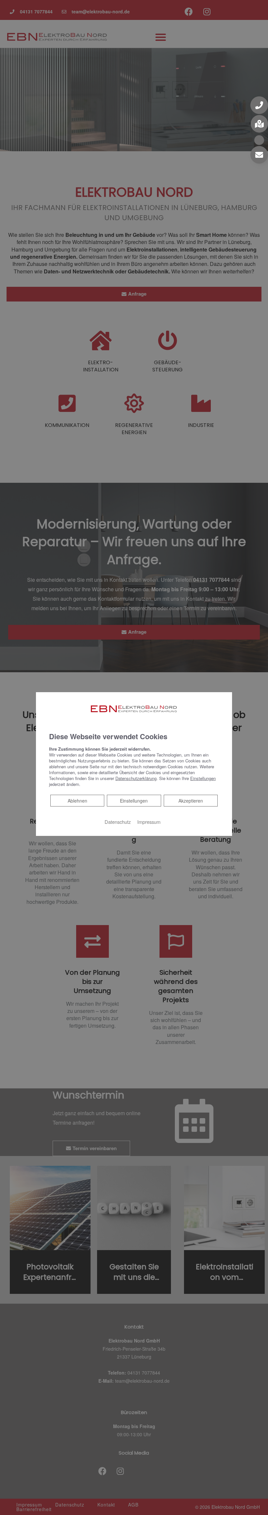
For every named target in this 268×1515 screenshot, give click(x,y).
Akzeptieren (190, 800)
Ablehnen (77, 800)
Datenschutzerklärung (136, 778)
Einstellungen (134, 800)
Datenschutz (118, 821)
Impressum (148, 821)
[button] (259, 105)
